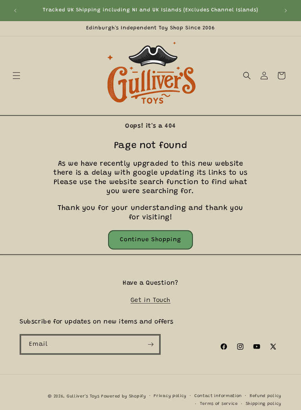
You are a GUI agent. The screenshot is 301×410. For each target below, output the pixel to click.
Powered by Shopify (123, 396)
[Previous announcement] (15, 10)
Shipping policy (264, 404)
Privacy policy (170, 396)
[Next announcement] (285, 10)
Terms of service (219, 404)
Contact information (218, 396)
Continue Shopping (150, 240)
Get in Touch (150, 300)
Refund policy (265, 396)
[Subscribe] (150, 344)
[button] (16, 75)
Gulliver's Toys (83, 396)
